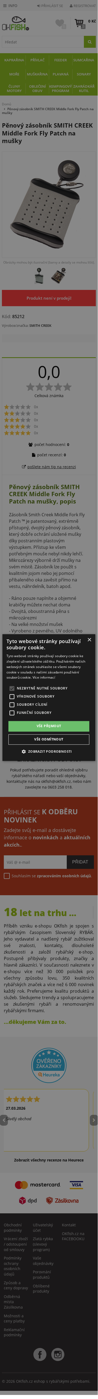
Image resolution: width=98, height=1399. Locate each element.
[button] (49, 751)
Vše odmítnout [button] (48, 739)
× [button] (89, 640)
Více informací (44, 677)
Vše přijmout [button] (49, 726)
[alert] (49, 697)
